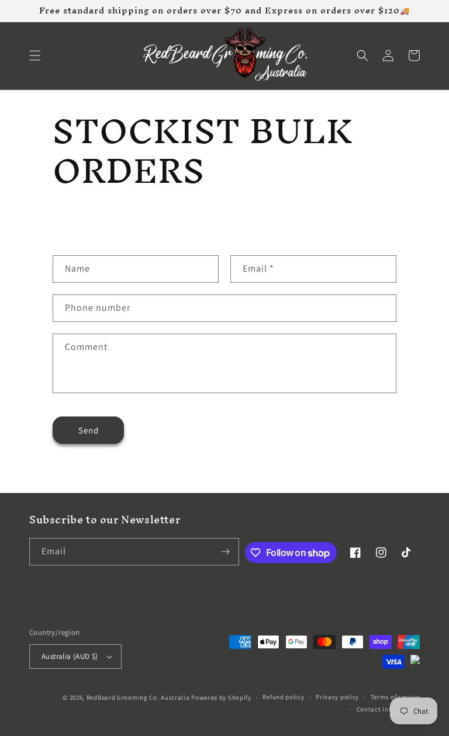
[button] (35, 55)
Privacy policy (337, 697)
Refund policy (283, 697)
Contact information (388, 709)
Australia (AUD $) (70, 656)
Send (88, 430)
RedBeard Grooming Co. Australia (138, 697)
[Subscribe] (226, 551)
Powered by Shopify (221, 697)
